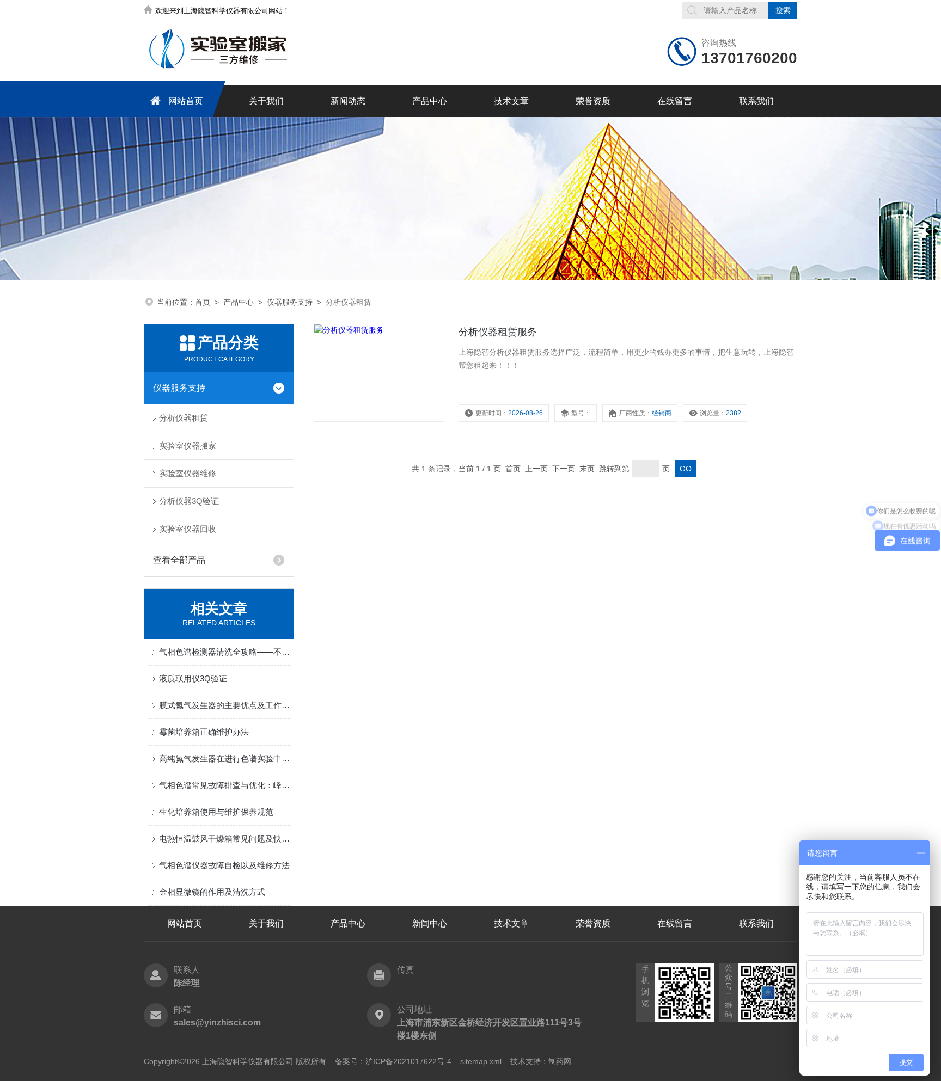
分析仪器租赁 (183, 417)
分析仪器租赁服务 (498, 332)
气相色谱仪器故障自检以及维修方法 (224, 865)
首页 (202, 302)
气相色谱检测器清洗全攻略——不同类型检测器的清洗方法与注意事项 (224, 651)
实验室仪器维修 (187, 473)
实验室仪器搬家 (187, 445)
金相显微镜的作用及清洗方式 (212, 891)
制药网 (559, 1061)
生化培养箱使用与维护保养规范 (216, 811)
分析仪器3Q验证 (189, 501)
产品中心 (429, 101)
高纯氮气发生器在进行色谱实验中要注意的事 (224, 758)
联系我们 (756, 101)
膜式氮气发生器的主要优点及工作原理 (224, 705)
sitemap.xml (481, 1061)
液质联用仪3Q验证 (193, 678)
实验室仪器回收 (187, 528)
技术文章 (511, 101)
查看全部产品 (179, 559)
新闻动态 (348, 101)
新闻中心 (429, 923)
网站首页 (185, 101)
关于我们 (266, 101)
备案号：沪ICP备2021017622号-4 (393, 1061)
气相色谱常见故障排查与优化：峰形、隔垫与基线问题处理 (224, 785)
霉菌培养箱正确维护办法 (204, 731)
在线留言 (674, 101)
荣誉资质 (593, 101)
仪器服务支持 (290, 302)
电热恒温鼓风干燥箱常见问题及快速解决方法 (224, 838)
